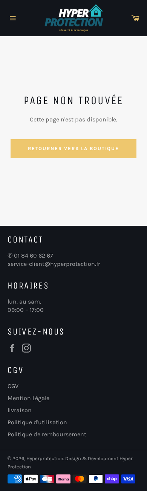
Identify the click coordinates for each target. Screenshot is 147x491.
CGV (13, 386)
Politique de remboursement (47, 434)
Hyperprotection (44, 458)
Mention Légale (28, 398)
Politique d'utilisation (37, 422)
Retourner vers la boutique (73, 148)
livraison (20, 410)
